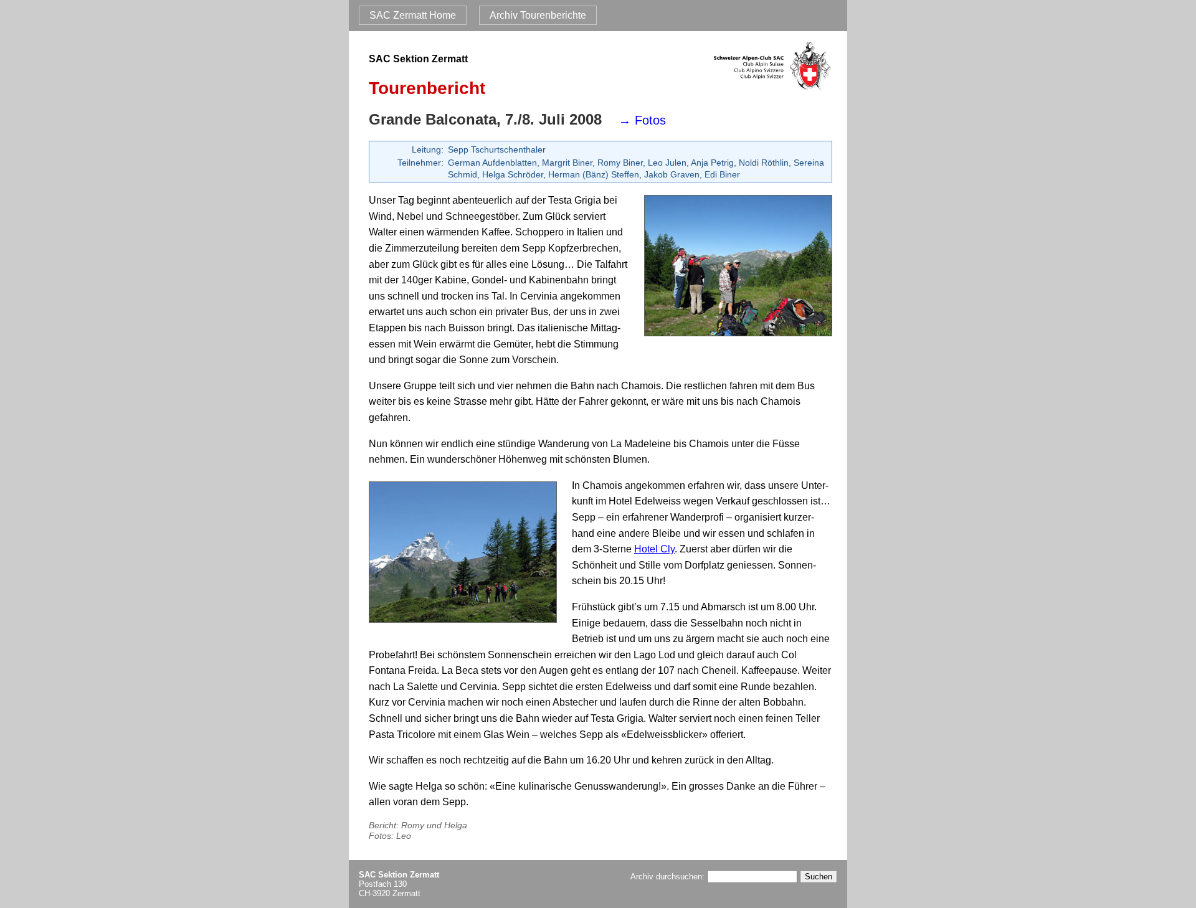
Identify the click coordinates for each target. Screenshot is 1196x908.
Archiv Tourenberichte (538, 15)
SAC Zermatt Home (412, 15)
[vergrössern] (738, 268)
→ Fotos (642, 120)
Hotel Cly (654, 549)
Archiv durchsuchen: (668, 876)
